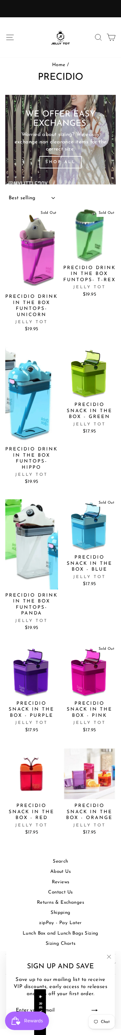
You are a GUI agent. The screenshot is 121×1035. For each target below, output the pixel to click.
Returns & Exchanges (60, 902)
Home (58, 65)
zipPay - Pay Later (60, 923)
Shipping (60, 912)
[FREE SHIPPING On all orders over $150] (60, 8)
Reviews (60, 882)
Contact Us (60, 892)
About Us (60, 871)
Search (60, 861)
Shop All (60, 162)
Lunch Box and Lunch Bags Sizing (60, 933)
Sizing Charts (60, 943)
